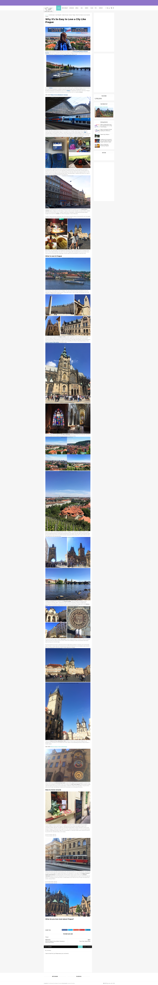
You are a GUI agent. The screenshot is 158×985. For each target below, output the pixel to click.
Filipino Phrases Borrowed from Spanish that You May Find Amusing (106, 125)
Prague (74, 14)
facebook (89, 946)
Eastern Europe (65, 14)
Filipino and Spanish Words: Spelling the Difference (106, 130)
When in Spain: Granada (101, 107)
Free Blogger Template (57, 983)
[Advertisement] (79, 3)
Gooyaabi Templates (71, 983)
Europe (70, 14)
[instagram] (107, 8)
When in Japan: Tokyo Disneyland (58, 746)
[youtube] (109, 8)
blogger (80, 946)
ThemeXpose (50, 983)
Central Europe (52, 14)
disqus (84, 946)
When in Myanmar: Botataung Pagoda (104, 145)
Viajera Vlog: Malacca (104, 134)
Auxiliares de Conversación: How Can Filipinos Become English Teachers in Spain (106, 140)
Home (46, 14)
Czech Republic (58, 14)
